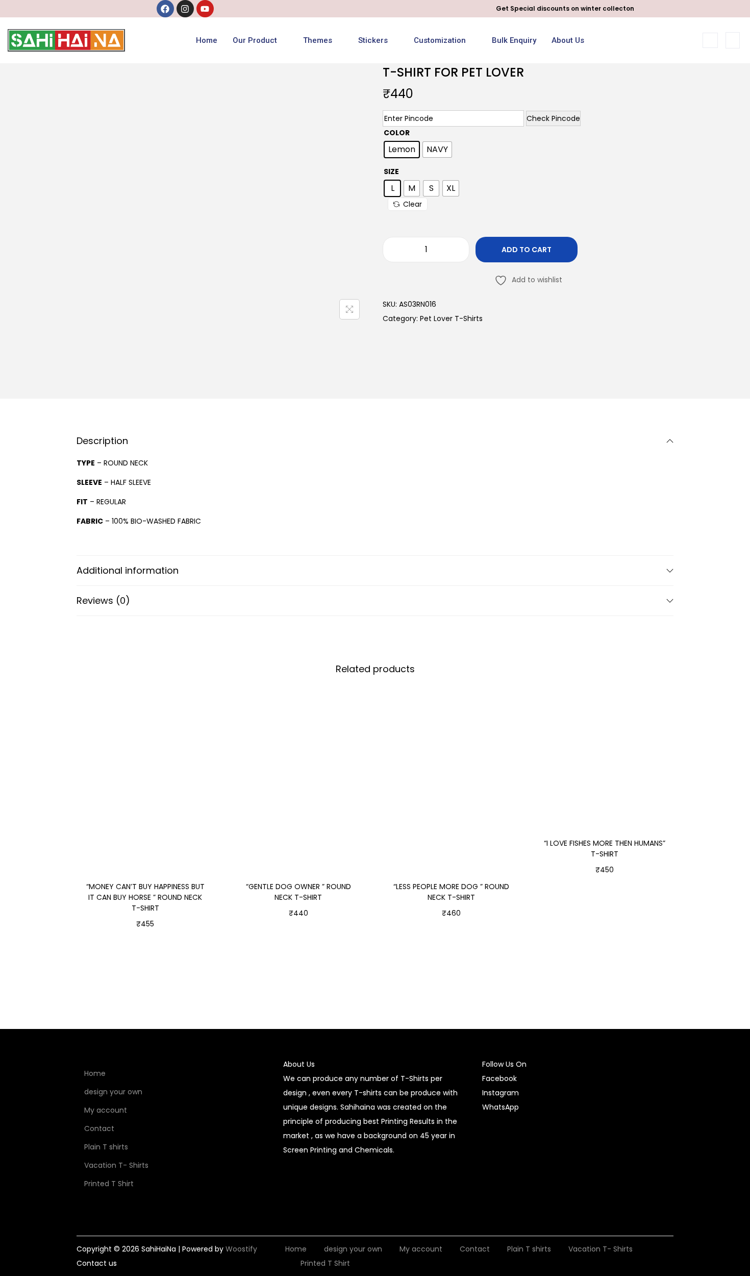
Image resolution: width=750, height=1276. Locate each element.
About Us (568, 40)
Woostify (241, 1249)
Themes (317, 40)
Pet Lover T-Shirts (451, 318)
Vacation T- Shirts (116, 1165)
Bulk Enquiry (514, 40)
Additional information (128, 570)
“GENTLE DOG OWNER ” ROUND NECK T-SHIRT (298, 891)
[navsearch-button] (710, 40)
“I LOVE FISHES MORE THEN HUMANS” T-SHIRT (604, 848)
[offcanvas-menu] (733, 40)
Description (102, 440)
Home (206, 40)
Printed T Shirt (109, 1184)
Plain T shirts (106, 1147)
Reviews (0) (103, 600)
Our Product (255, 40)
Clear (412, 204)
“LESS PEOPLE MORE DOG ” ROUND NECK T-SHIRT (451, 891)
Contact (99, 1128)
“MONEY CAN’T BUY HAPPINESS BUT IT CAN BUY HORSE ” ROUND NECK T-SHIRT (145, 897)
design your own (113, 1092)
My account (105, 1110)
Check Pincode (553, 118)
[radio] (402, 149)
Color (397, 133)
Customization (440, 40)
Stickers (373, 40)
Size (391, 171)
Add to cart (527, 249)
